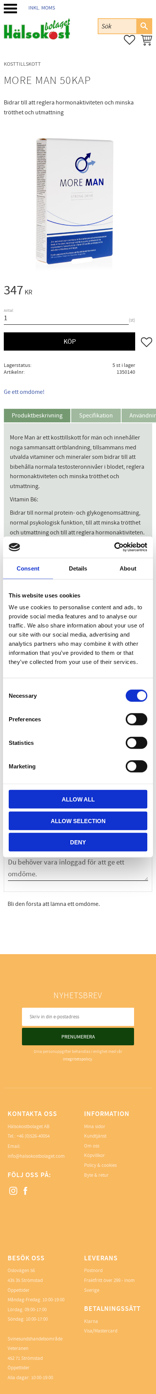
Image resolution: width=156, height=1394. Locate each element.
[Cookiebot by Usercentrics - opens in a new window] (114, 547)
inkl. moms (41, 7)
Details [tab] (78, 568)
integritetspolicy (77, 1059)
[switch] (136, 719)
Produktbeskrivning (37, 415)
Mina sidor (94, 1127)
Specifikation (96, 415)
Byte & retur (96, 1175)
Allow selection (78, 820)
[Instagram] (14, 1191)
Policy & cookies (100, 1165)
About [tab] (128, 568)
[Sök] (143, 26)
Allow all (78, 799)
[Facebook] (26, 1191)
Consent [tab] (28, 568)
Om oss (91, 1146)
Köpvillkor (94, 1155)
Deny (78, 842)
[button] (10, 8)
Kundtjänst (95, 1136)
